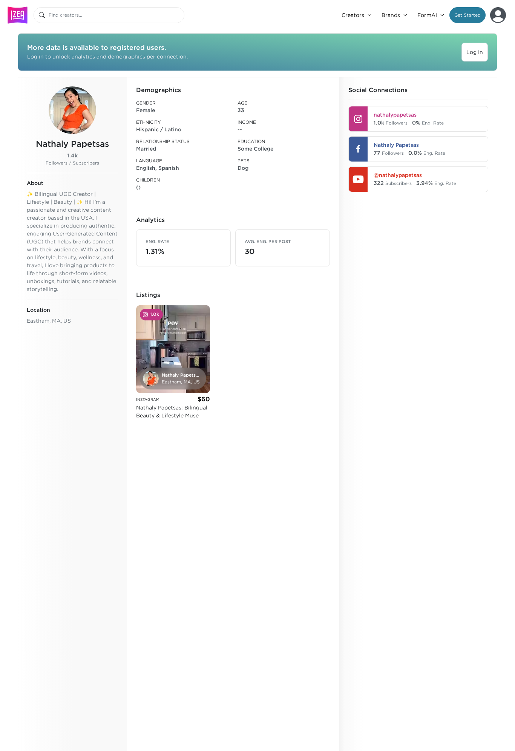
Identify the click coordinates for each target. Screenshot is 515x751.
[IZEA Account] (498, 15)
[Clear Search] (179, 15)
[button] (467, 15)
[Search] (41, 15)
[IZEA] (18, 15)
